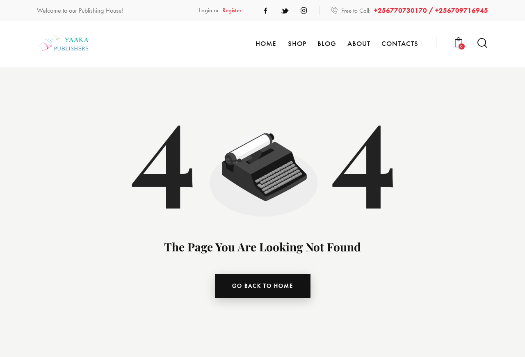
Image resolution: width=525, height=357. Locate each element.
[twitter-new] (284, 10)
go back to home (262, 285)
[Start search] (482, 43)
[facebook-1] (266, 10)
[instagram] (303, 10)
